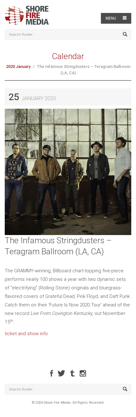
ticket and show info (26, 333)
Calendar (68, 56)
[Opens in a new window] (51, 373)
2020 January (18, 66)
